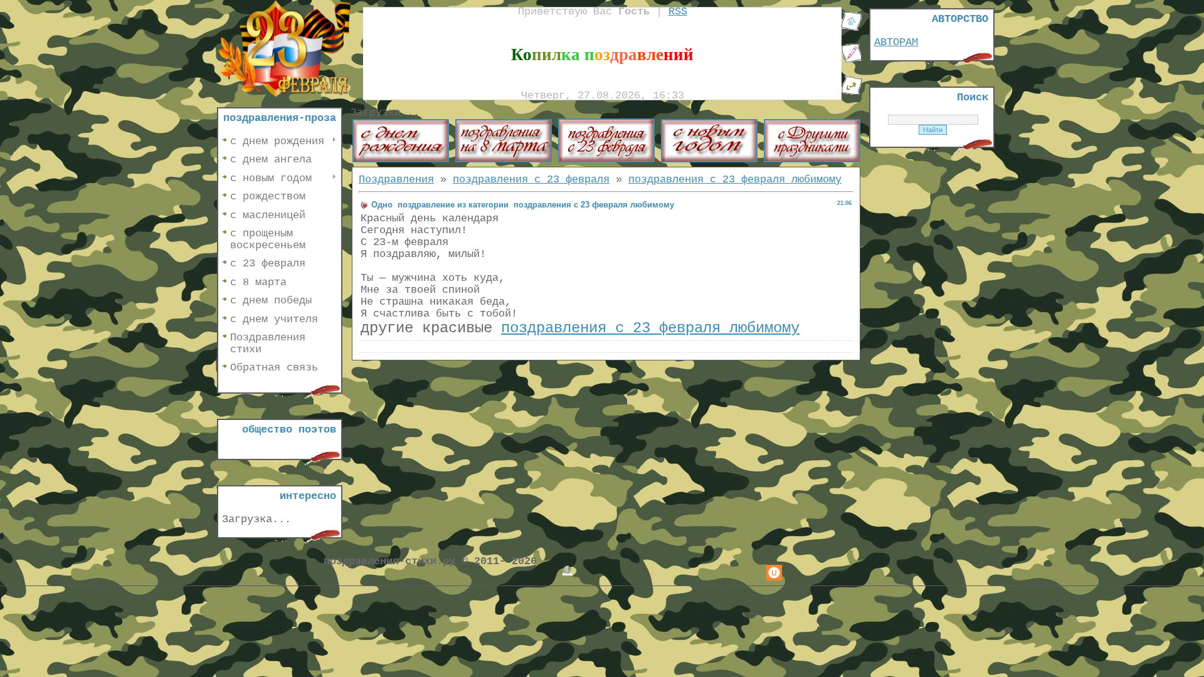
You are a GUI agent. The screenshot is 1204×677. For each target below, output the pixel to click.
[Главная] (852, 28)
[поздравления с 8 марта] (503, 159)
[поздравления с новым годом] (709, 159)
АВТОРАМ (896, 42)
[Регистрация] (852, 60)
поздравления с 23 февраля (531, 180)
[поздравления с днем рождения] (400, 159)
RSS (677, 12)
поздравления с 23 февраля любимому (735, 180)
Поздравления (396, 180)
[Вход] (852, 92)
